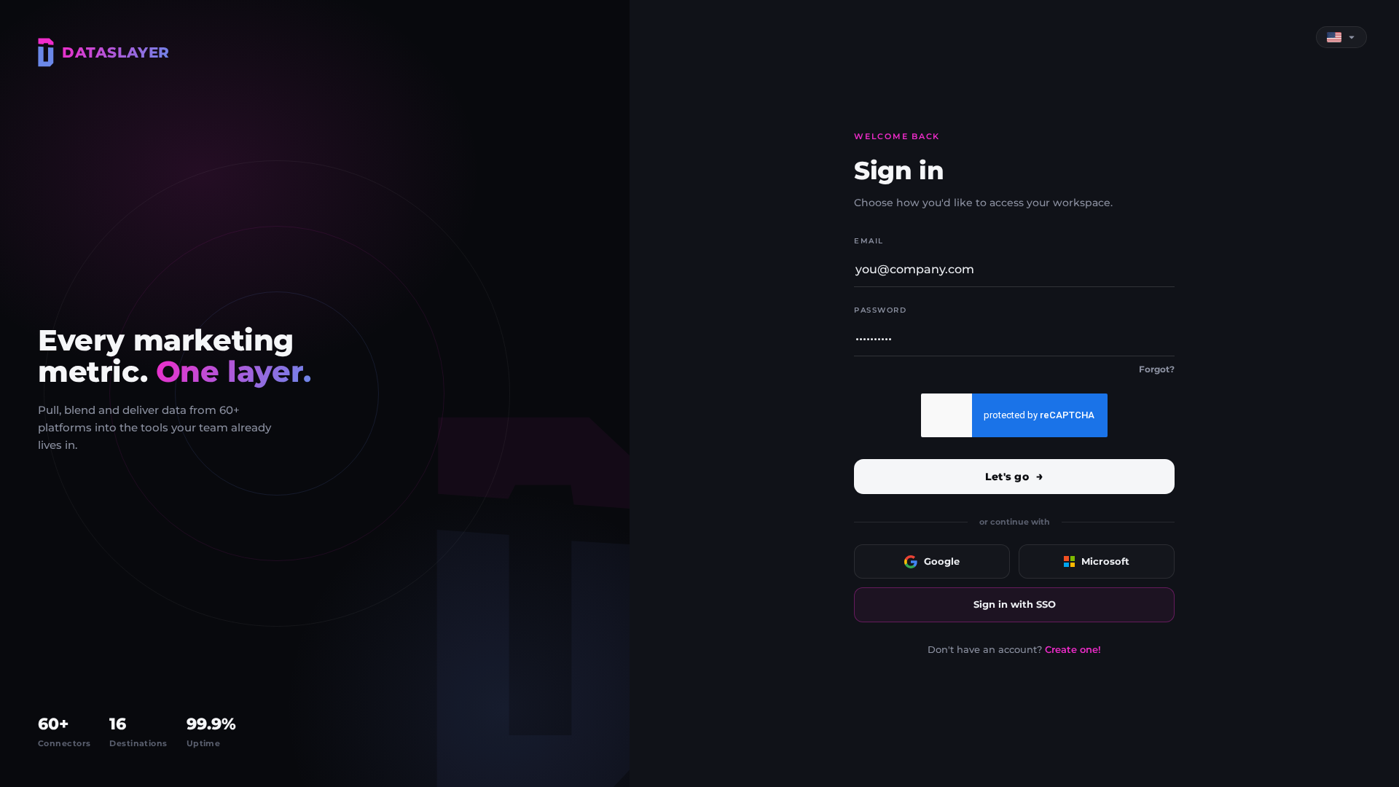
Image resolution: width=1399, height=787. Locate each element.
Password (880, 310)
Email (869, 241)
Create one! (1073, 649)
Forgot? (1157, 369)
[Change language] (1341, 37)
